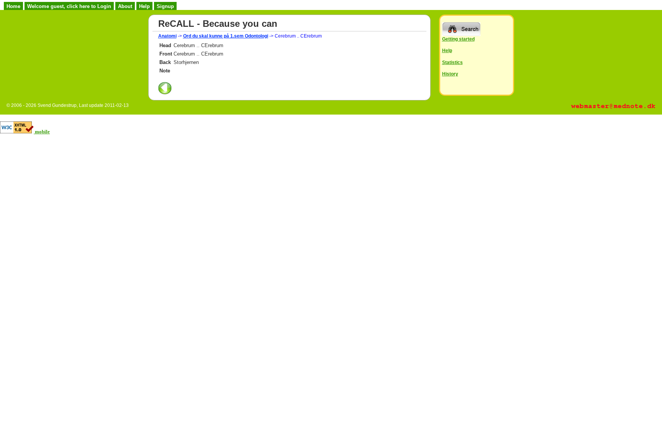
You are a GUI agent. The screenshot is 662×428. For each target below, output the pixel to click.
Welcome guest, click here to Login (69, 6)
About (125, 6)
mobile (42, 131)
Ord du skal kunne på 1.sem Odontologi (225, 36)
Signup (165, 6)
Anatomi (167, 36)
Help (144, 6)
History (450, 73)
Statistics (452, 62)
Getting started (458, 38)
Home (13, 6)
